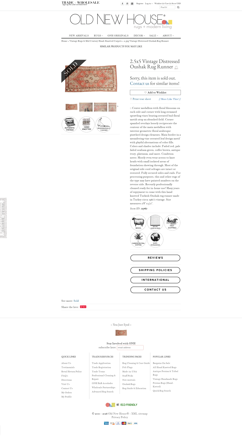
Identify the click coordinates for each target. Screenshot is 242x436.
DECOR (138, 35)
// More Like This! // (170, 99)
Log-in (148, 3)
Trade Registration (101, 367)
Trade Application (101, 363)
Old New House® (118, 413)
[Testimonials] (155, 261)
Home (64, 41)
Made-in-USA (129, 371)
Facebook (122, 3)
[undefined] (90, 79)
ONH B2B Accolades (102, 383)
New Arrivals (128, 380)
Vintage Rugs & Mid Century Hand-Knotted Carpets (95, 41)
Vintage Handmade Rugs (165, 379)
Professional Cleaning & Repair (104, 377)
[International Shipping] (121, 280)
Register (139, 3)
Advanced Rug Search (102, 391)
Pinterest (127, 3)
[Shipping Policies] (121, 271)
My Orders (66, 392)
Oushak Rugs (128, 384)
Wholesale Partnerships (103, 387)
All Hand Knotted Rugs (164, 367)
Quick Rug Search (162, 390)
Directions (66, 380)
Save (84, 307)
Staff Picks (127, 375)
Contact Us (67, 388)
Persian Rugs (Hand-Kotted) (163, 385)
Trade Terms (98, 371)
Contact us (139, 83)
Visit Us (65, 384)
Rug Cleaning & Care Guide (136, 363)
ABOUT (167, 35)
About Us (66, 363)
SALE (152, 35)
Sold (76, 300)
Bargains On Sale (161, 363)
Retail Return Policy (71, 371)
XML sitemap (139, 413)
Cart (173, 3)
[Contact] (121, 290)
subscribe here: (107, 347)
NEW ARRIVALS (79, 35)
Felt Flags (127, 367)
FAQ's (64, 375)
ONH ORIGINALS (117, 35)
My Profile (66, 396)
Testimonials (68, 367)
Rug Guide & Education (134, 388)
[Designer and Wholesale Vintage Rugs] (82, 4)
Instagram (132, 3)
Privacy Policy (120, 417)
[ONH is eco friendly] (121, 407)
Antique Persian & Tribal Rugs (165, 373)
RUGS (97, 35)
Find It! (164, 7)
